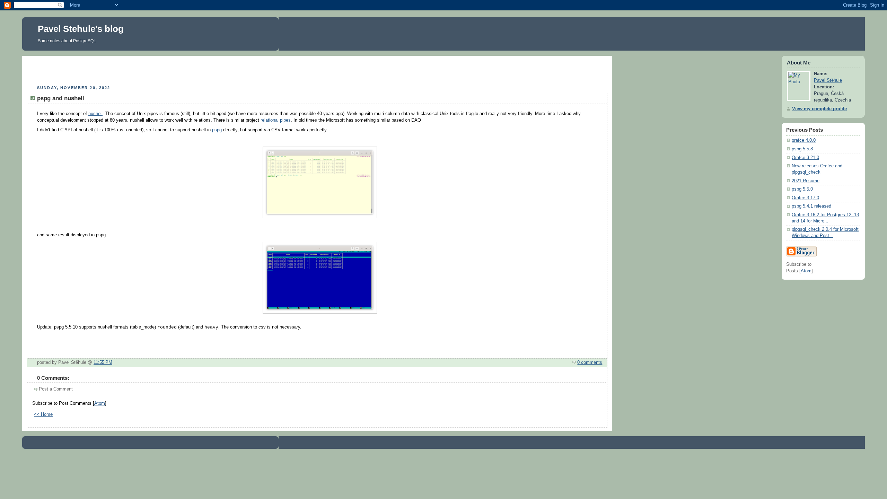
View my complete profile (819, 108)
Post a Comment (56, 389)
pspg (217, 130)
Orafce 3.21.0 (805, 157)
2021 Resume (805, 180)
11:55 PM (103, 362)
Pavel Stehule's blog (81, 29)
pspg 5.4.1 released (811, 206)
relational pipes (276, 120)
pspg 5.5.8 (802, 149)
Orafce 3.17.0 (805, 197)
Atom (99, 403)
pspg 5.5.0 (802, 189)
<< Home (43, 414)
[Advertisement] (317, 69)
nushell (95, 113)
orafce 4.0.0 (804, 140)
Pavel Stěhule (828, 80)
